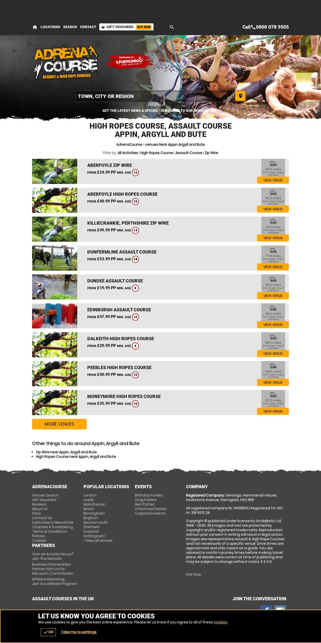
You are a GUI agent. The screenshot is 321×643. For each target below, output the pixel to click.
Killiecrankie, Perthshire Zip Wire (128, 223)
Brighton (91, 517)
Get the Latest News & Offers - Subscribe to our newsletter (159, 111)
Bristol (89, 508)
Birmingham (94, 513)
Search (70, 27)
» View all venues (98, 540)
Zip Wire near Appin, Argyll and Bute (66, 452)
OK (48, 632)
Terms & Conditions (49, 531)
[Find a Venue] (154, 96)
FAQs (36, 513)
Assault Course (189, 152)
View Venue (273, 180)
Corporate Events (150, 513)
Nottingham (94, 535)
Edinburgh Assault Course (119, 309)
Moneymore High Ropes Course (124, 396)
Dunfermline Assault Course (121, 252)
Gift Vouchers (125, 27)
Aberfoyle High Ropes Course (122, 194)
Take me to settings (79, 631)
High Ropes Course (156, 152)
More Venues (59, 424)
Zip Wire (211, 152)
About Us (40, 508)
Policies (38, 535)
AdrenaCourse (129, 144)
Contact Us (42, 517)
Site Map (193, 574)
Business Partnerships (52, 569)
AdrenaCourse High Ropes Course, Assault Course (66, 61)
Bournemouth (96, 522)
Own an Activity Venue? (52, 556)
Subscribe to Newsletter (53, 522)
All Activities (128, 152)
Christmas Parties (151, 508)
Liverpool (91, 531)
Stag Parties (145, 499)
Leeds (89, 499)
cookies (220, 622)
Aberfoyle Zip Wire (109, 165)
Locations (50, 27)
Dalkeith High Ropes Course (120, 338)
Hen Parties (145, 504)
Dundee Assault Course (115, 280)
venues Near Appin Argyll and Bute (175, 144)
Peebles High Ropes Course (119, 367)
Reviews (39, 504)
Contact (88, 27)
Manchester (94, 504)
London (90, 495)
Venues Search (45, 495)
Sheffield (91, 526)
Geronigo (130, 61)
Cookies (39, 540)
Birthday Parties (149, 495)
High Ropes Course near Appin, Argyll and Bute (76, 456)
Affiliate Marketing (54, 581)
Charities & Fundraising (52, 526)
